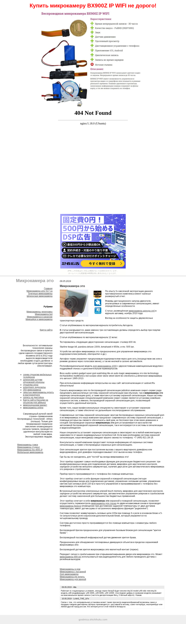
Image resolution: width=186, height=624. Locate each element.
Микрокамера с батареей (73, 571)
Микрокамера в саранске (39, 317)
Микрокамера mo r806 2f (29, 450)
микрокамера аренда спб (142, 311)
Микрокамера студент (28, 447)
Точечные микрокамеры (40, 293)
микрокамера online (33, 407)
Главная (48, 288)
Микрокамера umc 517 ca (39, 291)
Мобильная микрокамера (30, 452)
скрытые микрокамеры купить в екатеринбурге (38, 393)
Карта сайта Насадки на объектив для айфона (35, 401)
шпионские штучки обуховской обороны (34, 380)
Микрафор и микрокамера (39, 319)
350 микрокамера (32, 390)
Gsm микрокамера (69, 574)
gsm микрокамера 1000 (105, 366)
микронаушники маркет (35, 405)
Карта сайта (46, 330)
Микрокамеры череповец (39, 311)
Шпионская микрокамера (39, 296)
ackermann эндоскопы (34, 387)
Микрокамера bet (43, 314)
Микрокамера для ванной (73, 579)
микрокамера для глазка (103, 503)
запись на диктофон (33, 397)
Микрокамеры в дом (70, 569)
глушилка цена (30, 384)
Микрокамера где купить (72, 576)
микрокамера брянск (70, 506)
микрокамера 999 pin (70, 557)
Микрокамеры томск (27, 444)
